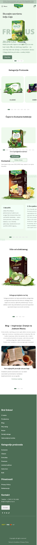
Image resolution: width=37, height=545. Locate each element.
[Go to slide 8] (26, 149)
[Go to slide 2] (18, 60)
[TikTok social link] (9, 513)
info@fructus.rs (10, 501)
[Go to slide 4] (18, 109)
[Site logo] (18, 6)
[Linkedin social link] (7, 513)
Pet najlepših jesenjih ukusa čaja (16, 368)
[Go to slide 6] (25, 109)
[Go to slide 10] (33, 149)
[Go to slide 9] (30, 149)
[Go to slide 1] (15, 60)
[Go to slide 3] (21, 60)
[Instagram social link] (5, 513)
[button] (18, 160)
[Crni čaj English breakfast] (17, 138)
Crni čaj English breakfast (18, 152)
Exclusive (12, 154)
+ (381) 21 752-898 (13, 499)
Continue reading (16, 379)
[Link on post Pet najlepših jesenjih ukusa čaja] (18, 357)
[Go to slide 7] (28, 109)
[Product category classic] (12, 89)
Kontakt (5, 507)
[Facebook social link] (2, 513)
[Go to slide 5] (22, 109)
